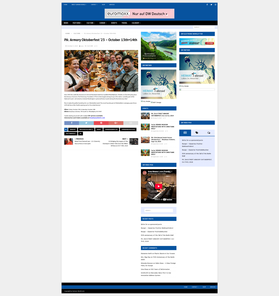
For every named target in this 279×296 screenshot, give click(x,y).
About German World (78, 5)
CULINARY (135, 23)
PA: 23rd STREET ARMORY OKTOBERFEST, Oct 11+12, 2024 (162, 115)
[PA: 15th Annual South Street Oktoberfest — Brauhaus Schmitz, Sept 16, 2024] (145, 140)
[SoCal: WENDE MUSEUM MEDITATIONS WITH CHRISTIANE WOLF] (145, 127)
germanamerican (111, 129)
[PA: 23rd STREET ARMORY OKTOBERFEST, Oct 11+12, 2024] (145, 116)
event (99, 129)
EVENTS (114, 23)
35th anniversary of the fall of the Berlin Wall (157, 235)
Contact (93, 5)
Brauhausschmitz (86, 129)
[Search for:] (204, 27)
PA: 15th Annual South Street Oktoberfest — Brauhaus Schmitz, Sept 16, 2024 (163, 139)
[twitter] (211, 5)
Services (112, 5)
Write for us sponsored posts (151, 224)
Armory (73, 129)
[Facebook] (207, 5)
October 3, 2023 (72, 46)
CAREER (102, 23)
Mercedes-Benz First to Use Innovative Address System (156, 274)
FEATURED (77, 23)
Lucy (82, 46)
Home (65, 5)
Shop (103, 5)
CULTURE (90, 23)
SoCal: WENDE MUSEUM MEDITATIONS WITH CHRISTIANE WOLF (162, 127)
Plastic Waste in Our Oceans (164, 253)
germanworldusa (128, 129)
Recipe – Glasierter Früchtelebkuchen (154, 231)
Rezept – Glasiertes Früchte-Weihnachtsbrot (157, 228)
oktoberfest (71, 134)
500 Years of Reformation (160, 269)
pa (80, 134)
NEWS (66, 23)
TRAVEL (124, 23)
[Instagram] (216, 5)
